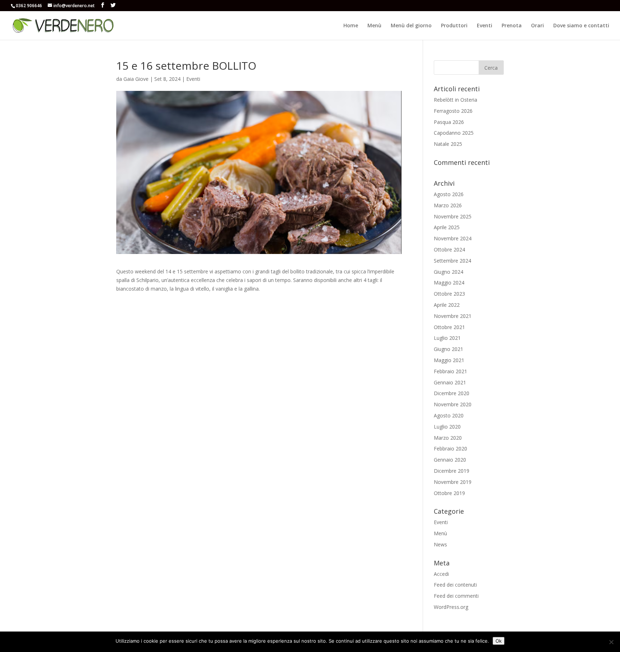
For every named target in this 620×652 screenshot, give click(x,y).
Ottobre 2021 (449, 327)
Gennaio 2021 (450, 382)
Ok (498, 641)
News (440, 544)
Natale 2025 (448, 143)
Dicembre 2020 (451, 393)
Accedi (441, 573)
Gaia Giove (136, 78)
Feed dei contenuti (455, 584)
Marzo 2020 (448, 437)
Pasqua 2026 (449, 122)
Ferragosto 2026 (453, 110)
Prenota (512, 26)
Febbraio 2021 (450, 371)
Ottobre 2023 (449, 293)
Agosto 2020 (449, 415)
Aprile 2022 (447, 304)
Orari (537, 26)
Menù (374, 26)
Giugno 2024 (448, 271)
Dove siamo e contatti (581, 26)
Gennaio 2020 (450, 459)
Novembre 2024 (452, 238)
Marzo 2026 (448, 205)
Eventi (484, 26)
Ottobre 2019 (449, 493)
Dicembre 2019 (451, 470)
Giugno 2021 (448, 349)
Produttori (454, 26)
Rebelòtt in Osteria (455, 99)
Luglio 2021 (447, 337)
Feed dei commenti (456, 595)
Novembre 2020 (452, 404)
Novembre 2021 (452, 316)
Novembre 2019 (452, 481)
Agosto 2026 (449, 194)
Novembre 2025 (452, 216)
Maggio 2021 (449, 360)
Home (350, 26)
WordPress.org (451, 607)
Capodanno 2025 (454, 132)
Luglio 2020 (447, 426)
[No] (611, 642)
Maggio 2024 (449, 282)
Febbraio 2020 (450, 448)
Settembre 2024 (452, 260)
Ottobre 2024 (449, 249)
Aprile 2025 (447, 227)
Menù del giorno (411, 26)
